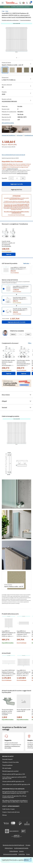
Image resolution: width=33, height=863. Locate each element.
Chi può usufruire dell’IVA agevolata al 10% (13, 774)
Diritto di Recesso (13, 851)
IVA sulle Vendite (6, 768)
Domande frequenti (7, 759)
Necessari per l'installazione (8, 135)
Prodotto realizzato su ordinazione (10, 20)
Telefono (13, 334)
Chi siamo (28, 845)
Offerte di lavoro (9, 848)
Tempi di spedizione (7, 765)
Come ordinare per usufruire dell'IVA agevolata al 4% (16, 784)
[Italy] (23, 3)
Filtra (29, 343)
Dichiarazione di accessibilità (10, 854)
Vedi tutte (26, 263)
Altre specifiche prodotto (8, 122)
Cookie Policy (21, 854)
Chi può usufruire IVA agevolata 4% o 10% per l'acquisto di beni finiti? (14, 796)
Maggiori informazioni (12, 168)
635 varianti (20, 135)
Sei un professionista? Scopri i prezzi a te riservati (13, 154)
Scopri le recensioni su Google (20, 6)
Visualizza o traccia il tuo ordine (10, 762)
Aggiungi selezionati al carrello (16, 322)
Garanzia (21, 851)
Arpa (7, 11)
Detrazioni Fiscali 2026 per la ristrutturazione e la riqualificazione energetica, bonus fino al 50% (15, 792)
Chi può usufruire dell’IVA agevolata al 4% (13, 781)
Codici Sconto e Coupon (8, 809)
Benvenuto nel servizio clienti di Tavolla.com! (13, 845)
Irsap (3, 11)
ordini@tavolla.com (16, 212)
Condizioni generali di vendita (21, 848)
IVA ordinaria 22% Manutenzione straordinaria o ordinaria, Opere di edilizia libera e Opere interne (15, 801)
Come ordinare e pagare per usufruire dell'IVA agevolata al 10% (14, 777)
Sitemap (4, 815)
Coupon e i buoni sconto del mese (11, 812)
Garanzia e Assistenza (25, 20)
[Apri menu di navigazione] (2, 2)
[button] (16, 57)
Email (28, 334)
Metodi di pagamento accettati (10, 771)
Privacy (28, 854)
